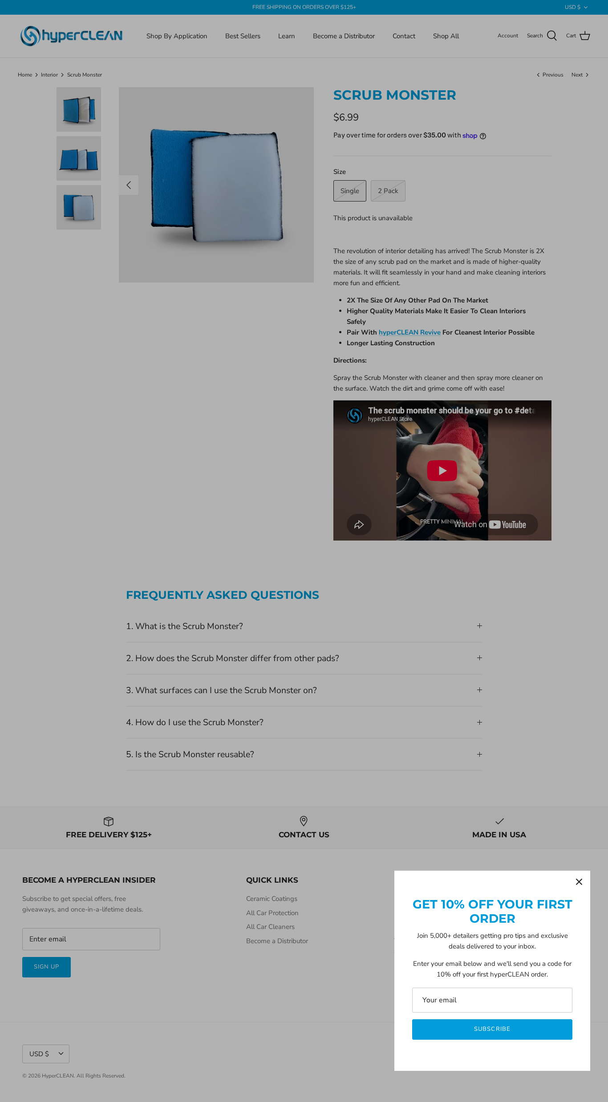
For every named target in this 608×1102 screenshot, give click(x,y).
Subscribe (492, 1029)
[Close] (579, 882)
